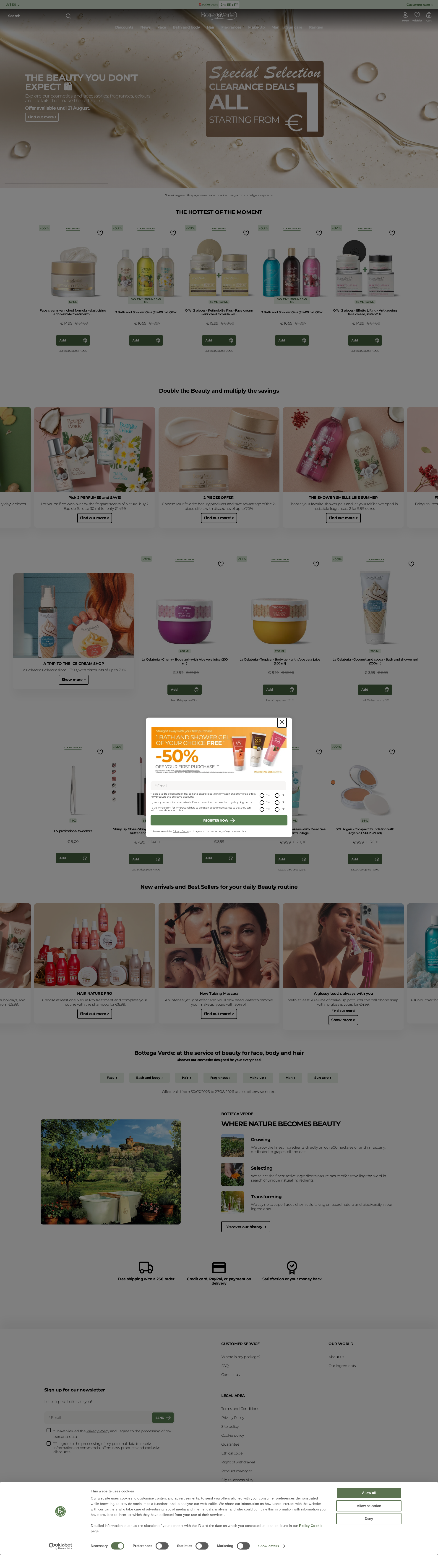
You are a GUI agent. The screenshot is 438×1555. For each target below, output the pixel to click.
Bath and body (148, 1078)
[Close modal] (282, 722)
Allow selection (369, 1506)
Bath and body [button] (186, 27)
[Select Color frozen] (114, 785)
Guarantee (230, 1444)
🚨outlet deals (207, 4)
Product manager (236, 1471)
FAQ (225, 1366)
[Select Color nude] (114, 792)
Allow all (369, 1493)
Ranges (316, 27)
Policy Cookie (311, 1526)
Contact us (230, 1375)
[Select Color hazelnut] (114, 765)
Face (110, 1078)
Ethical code (231, 1453)
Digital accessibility (237, 1480)
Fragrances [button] (231, 27)
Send (160, 1418)
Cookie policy (232, 1435)
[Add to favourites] (99, 233)
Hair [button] (210, 27)
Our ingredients (342, 1366)
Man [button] (275, 27)
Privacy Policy (180, 831)
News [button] (145, 27)
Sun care (321, 1078)
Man (289, 1078)
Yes (268, 795)
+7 (114, 799)
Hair (185, 1078)
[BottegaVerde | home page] (219, 16)
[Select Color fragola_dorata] (114, 779)
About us (336, 1357)
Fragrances (219, 1078)
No (283, 795)
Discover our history (244, 1227)
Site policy (230, 1426)
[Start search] (68, 16)
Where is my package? (241, 1357)
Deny (369, 1519)
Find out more (41, 119)
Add (62, 340)
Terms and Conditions (240, 1409)
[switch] (162, 1546)
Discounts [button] (124, 27)
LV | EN (11, 5)
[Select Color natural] (333, 782)
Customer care (418, 5)
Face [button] (161, 27)
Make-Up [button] (256, 27)
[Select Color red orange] (114, 772)
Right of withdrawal (238, 1462)
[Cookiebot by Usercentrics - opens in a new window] (61, 1546)
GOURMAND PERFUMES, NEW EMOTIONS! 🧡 (82, 80)
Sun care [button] (294, 27)
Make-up (257, 1078)
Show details (268, 1546)
